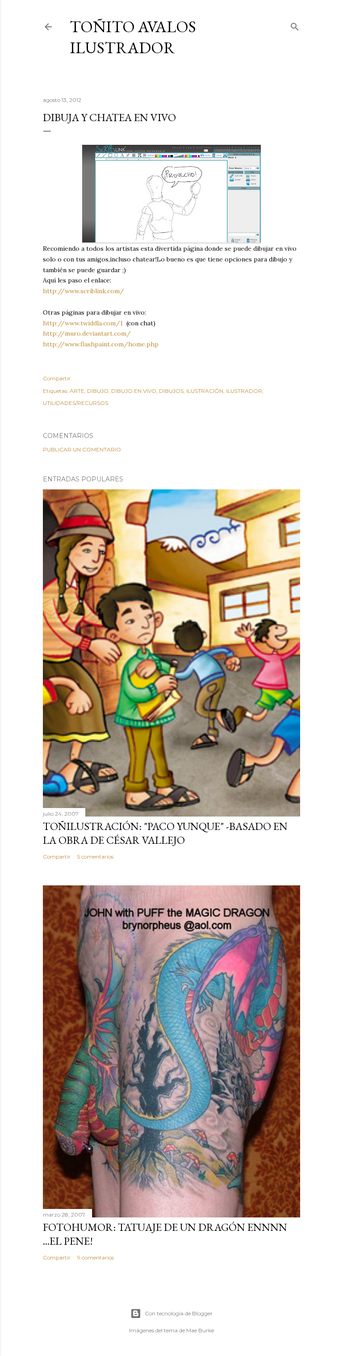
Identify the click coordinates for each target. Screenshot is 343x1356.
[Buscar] (294, 25)
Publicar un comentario (82, 449)
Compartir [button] (57, 378)
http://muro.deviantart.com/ (87, 333)
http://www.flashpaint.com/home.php (101, 344)
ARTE (77, 390)
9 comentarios (95, 1257)
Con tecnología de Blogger (179, 1313)
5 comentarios (95, 856)
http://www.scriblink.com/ (83, 291)
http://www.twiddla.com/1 (83, 323)
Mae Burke (200, 1330)
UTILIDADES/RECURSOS (75, 403)
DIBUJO (98, 390)
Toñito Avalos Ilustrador (133, 37)
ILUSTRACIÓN (204, 390)
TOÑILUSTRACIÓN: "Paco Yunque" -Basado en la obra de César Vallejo (165, 833)
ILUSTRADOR (244, 390)
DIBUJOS (171, 390)
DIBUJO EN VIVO (133, 390)
